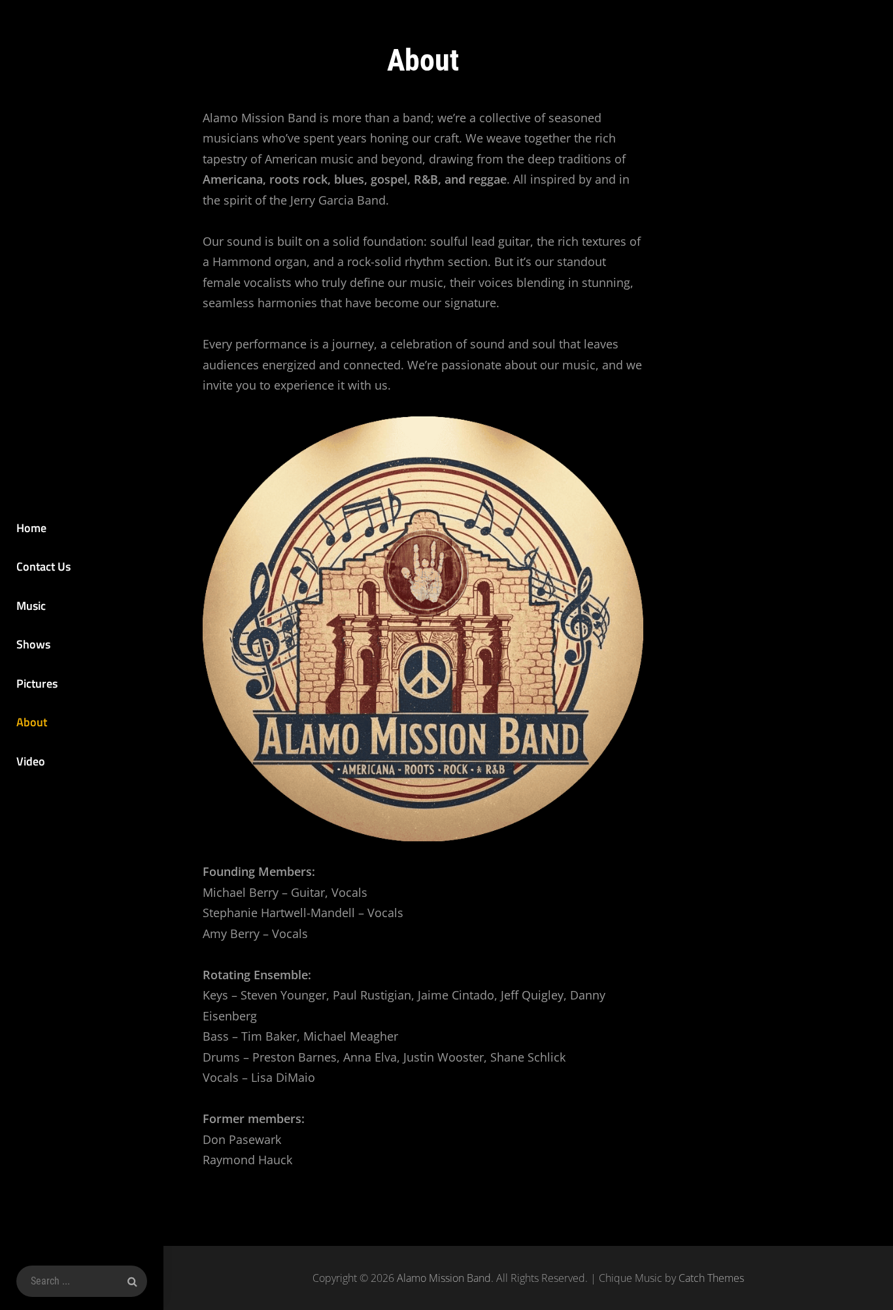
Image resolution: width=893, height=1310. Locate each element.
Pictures (37, 683)
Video (30, 761)
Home (31, 528)
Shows (33, 644)
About (31, 722)
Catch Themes (711, 1278)
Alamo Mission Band (444, 1278)
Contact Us (43, 566)
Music (31, 605)
